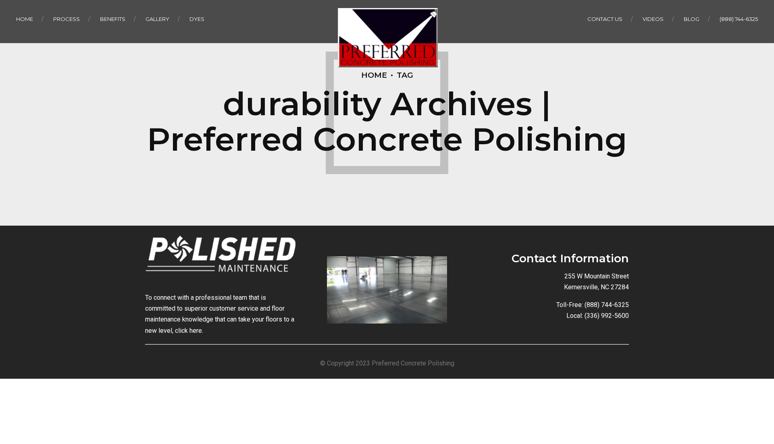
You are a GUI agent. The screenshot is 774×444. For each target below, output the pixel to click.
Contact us (604, 19)
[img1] (387, 290)
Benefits (112, 19)
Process (66, 19)
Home (24, 19)
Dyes (196, 19)
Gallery (157, 19)
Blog (691, 19)
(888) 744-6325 (739, 19)
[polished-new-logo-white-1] (220, 257)
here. (196, 330)
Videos (653, 19)
